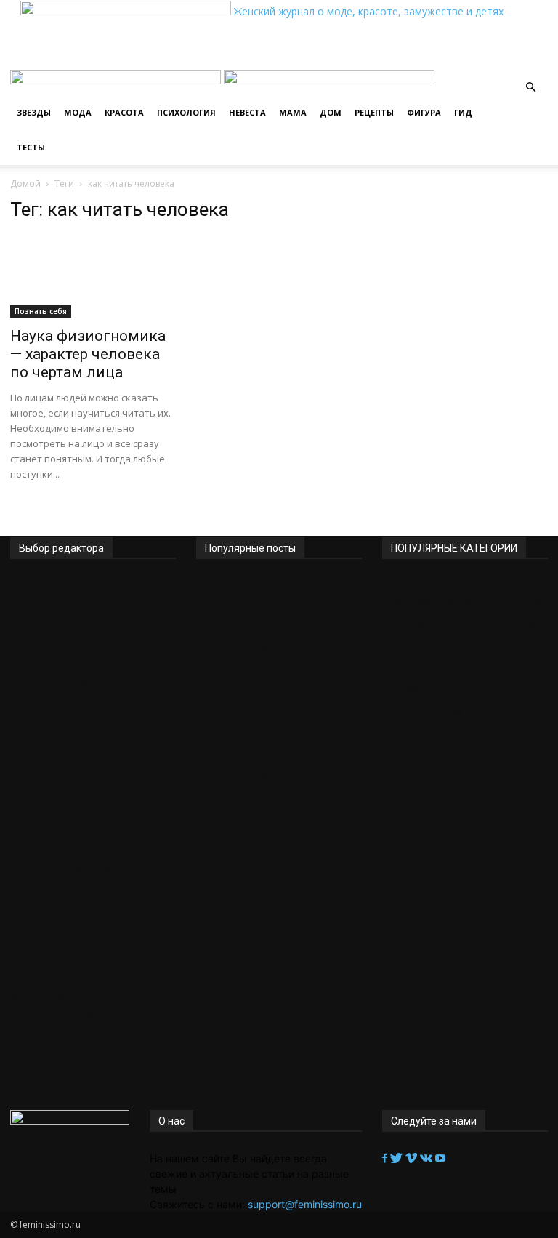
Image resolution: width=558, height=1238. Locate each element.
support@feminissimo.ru (305, 1204)
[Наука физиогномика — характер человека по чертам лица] (93, 277)
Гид (463, 112)
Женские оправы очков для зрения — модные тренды (82, 665)
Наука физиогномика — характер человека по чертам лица (88, 354)
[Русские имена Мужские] (279, 603)
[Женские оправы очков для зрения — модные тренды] (93, 603)
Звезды (34, 112)
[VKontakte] (427, 1158)
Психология (186, 112)
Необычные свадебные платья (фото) (264, 924)
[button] (530, 88)
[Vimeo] (412, 1158)
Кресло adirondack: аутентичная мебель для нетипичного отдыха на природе (84, 1006)
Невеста (247, 112)
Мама (293, 112)
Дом (330, 112)
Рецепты (374, 112)
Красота (124, 112)
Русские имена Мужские (250, 656)
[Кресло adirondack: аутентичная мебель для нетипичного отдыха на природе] (93, 934)
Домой (25, 183)
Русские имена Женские (250, 785)
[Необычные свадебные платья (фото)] (279, 862)
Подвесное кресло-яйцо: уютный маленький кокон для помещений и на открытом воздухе (90, 831)
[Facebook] (386, 1158)
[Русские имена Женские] (279, 732)
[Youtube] (440, 1158)
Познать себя (41, 311)
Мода (78, 112)
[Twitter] (397, 1158)
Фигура (424, 112)
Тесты (31, 147)
